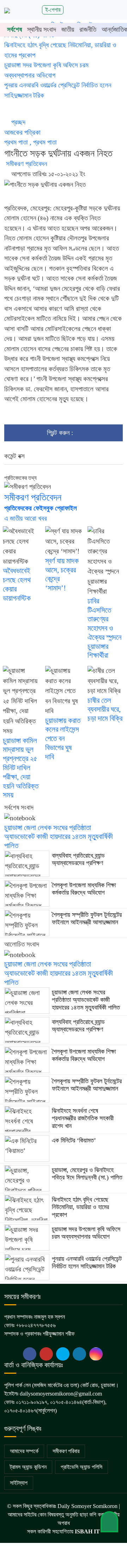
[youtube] (62, 1354)
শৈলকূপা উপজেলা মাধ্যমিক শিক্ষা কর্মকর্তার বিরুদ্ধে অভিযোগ (84, 889)
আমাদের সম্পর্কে (24, 1451)
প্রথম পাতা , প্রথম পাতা (31, 142)
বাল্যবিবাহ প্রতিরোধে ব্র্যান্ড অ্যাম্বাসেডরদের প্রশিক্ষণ (78, 859)
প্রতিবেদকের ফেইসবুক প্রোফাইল (40, 508)
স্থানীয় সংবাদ (41, 29)
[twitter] (46, 1354)
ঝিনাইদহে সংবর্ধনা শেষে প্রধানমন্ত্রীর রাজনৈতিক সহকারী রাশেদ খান (83, 1118)
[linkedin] (79, 1354)
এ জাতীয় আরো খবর (25, 518)
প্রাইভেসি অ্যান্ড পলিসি (81, 1467)
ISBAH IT (87, 1531)
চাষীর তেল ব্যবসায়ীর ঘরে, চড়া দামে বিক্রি (104, 709)
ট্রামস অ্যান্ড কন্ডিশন (28, 1467)
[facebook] (29, 1354)
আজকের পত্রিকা (23, 132)
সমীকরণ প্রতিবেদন (25, 163)
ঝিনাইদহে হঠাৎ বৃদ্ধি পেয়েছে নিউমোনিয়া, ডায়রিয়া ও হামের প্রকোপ (80, 1207)
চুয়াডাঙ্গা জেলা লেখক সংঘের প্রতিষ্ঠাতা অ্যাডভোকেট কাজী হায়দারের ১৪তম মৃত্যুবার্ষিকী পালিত (58, 836)
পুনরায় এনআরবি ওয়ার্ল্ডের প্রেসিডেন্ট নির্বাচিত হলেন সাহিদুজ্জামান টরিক (87, 1262)
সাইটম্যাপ (19, 1483)
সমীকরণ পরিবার (66, 1451)
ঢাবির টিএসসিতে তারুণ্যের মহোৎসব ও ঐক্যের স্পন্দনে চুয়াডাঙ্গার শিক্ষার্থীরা (104, 628)
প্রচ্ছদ (18, 122)
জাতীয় (67, 29)
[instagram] (96, 1354)
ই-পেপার (52, 10)
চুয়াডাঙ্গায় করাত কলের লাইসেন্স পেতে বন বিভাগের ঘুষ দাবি (62, 738)
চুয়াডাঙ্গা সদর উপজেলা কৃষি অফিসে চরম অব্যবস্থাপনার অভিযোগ (86, 1233)
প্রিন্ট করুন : (61, 432)
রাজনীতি (87, 29)
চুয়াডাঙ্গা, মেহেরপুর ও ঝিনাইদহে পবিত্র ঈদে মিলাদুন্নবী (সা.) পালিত (87, 1173)
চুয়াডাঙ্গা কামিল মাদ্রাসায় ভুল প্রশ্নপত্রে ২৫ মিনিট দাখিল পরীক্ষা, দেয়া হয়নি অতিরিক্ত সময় (20, 767)
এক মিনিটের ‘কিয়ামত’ (74, 1140)
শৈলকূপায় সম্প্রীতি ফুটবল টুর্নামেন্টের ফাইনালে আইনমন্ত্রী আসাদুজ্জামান (87, 918)
